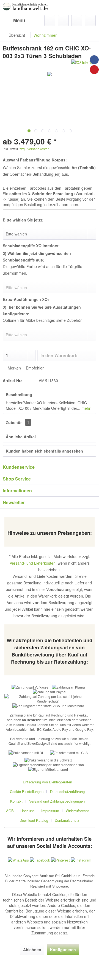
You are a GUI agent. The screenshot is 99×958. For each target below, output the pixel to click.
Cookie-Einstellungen (26, 791)
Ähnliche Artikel (21, 436)
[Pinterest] (94, 69)
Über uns (27, 810)
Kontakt (16, 801)
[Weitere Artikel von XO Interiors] (83, 64)
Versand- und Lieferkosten (33, 563)
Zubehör (17, 422)
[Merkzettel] (63, 20)
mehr (85, 408)
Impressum (50, 810)
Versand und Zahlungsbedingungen (57, 801)
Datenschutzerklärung (67, 791)
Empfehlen (35, 368)
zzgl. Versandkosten (35, 148)
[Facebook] (94, 59)
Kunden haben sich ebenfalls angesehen (44, 451)
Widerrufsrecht (77, 810)
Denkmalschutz (67, 820)
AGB (10, 810)
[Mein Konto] (76, 20)
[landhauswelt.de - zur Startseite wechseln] (26, 7)
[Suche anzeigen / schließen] (49, 20)
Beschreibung (19, 394)
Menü (19, 20)
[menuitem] (14, 20)
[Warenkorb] (90, 20)
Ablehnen (32, 949)
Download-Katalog (34, 820)
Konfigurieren (63, 949)
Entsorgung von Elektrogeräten (47, 781)
